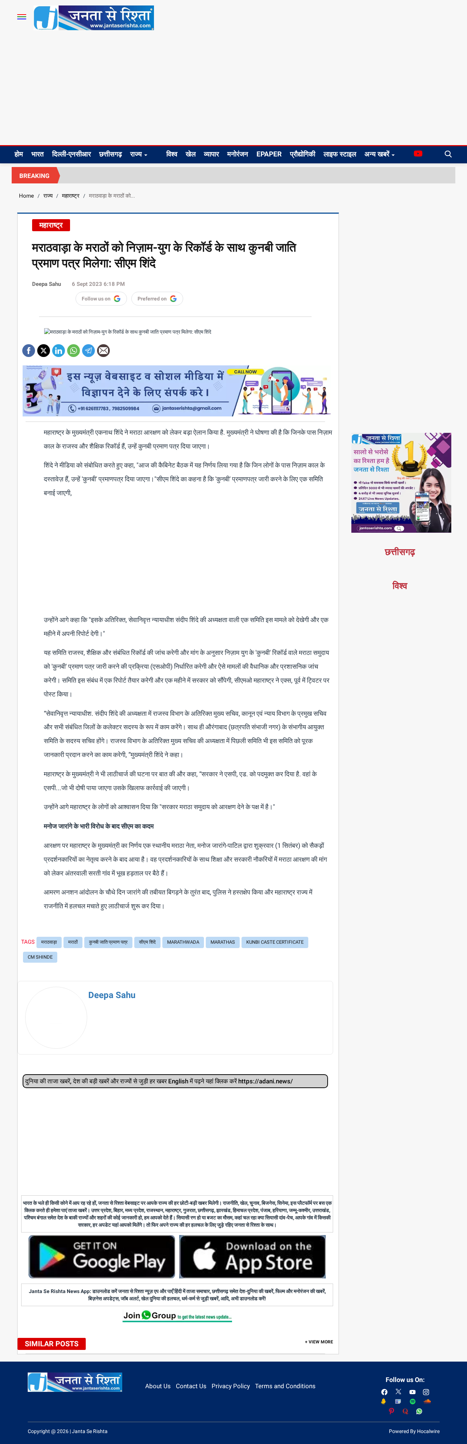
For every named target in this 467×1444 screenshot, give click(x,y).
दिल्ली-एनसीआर (71, 154)
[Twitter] (43, 348)
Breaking (34, 175)
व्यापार (211, 154)
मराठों (73, 942)
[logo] (94, 17)
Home (26, 196)
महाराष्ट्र (71, 196)
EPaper (269, 154)
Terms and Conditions (285, 1386)
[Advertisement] (233, 90)
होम (19, 154)
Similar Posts (51, 1343)
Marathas (223, 942)
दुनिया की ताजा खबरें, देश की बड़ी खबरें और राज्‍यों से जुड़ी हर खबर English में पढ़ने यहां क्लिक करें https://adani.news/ (159, 1081)
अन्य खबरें (376, 154)
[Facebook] (28, 348)
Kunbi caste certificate (275, 942)
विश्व (171, 154)
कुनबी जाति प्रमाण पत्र (108, 942)
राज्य (136, 154)
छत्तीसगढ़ (110, 154)
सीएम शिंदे (147, 942)
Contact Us (191, 1386)
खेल (191, 154)
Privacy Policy (231, 1386)
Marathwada (183, 942)
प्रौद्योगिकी (302, 154)
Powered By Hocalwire (414, 1431)
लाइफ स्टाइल (340, 154)
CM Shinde (40, 957)
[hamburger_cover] (21, 16)
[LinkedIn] (58, 348)
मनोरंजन (237, 154)
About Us (158, 1386)
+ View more (319, 1341)
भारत (37, 154)
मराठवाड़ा (49, 942)
